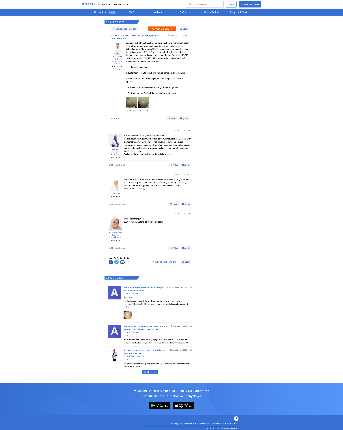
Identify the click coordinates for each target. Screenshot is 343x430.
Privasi (223, 423)
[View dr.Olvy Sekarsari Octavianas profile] (115, 140)
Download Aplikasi (250, 4)
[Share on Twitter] (117, 262)
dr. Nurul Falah (115, 193)
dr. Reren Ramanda (136, 356)
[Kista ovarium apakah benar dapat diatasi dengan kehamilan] (114, 355)
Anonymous (134, 293)
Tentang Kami (176, 423)
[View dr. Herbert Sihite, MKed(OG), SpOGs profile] (117, 48)
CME (131, 12)
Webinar (158, 12)
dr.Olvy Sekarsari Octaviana (115, 151)
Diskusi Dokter (212, 12)
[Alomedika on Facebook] (191, 418)
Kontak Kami (232, 423)
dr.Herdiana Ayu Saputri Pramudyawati (115, 235)
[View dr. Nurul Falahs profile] (115, 184)
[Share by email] (122, 262)
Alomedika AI (100, 12)
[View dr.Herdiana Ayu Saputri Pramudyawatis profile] (115, 223)
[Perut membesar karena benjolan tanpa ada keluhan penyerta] (114, 292)
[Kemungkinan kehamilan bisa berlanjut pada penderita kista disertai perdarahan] (114, 331)
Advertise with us (191, 423)
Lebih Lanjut (149, 372)
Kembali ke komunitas (125, 28)
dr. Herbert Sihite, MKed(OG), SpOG (117, 60)
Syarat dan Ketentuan (209, 423)
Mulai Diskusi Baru (163, 28)
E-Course (185, 12)
